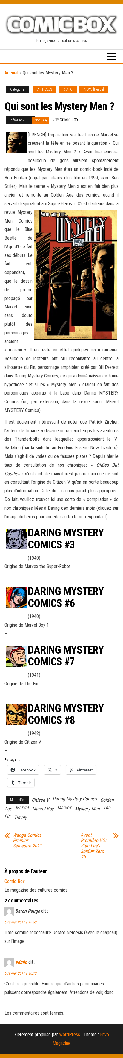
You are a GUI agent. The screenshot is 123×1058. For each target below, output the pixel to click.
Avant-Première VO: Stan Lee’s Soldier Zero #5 (93, 845)
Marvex (64, 807)
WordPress (69, 1034)
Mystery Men (87, 809)
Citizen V (40, 800)
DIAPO (68, 89)
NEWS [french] (94, 89)
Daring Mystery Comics (75, 799)
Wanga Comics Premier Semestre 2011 (27, 840)
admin (21, 962)
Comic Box (69, 120)
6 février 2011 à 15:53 (20, 922)
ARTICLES (44, 89)
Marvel (22, 807)
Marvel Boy (43, 809)
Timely (20, 817)
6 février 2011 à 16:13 (20, 973)
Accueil (11, 73)
